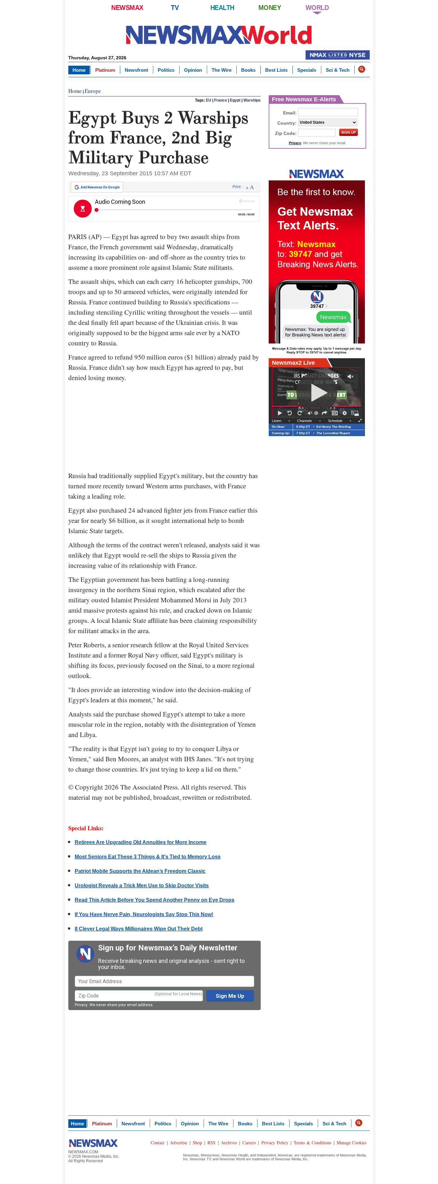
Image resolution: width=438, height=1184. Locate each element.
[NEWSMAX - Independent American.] (219, 34)
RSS (211, 1142)
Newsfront (136, 70)
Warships (252, 100)
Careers (249, 1142)
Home (79, 70)
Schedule (335, 421)
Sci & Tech (338, 70)
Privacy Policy (274, 1142)
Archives (229, 1142)
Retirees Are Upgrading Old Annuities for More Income (140, 842)
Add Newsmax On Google (100, 187)
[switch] (310, 413)
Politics (166, 70)
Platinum (105, 70)
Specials (306, 70)
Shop (197, 1142)
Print (236, 187)
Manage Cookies (351, 1142)
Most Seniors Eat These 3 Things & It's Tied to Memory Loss (148, 856)
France (220, 100)
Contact (157, 1142)
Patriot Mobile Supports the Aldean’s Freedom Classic (140, 871)
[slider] (317, 413)
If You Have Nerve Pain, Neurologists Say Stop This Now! (144, 914)
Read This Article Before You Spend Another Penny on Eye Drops (154, 900)
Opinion (193, 70)
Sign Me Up (230, 996)
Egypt (235, 100)
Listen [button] (276, 421)
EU (208, 100)
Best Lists (276, 70)
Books (248, 70)
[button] (361, 69)
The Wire (222, 70)
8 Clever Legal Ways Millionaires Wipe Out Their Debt (139, 928)
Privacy (81, 1005)
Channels (304, 421)
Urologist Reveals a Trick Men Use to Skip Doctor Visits (142, 885)
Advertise (178, 1142)
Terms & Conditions (312, 1142)
